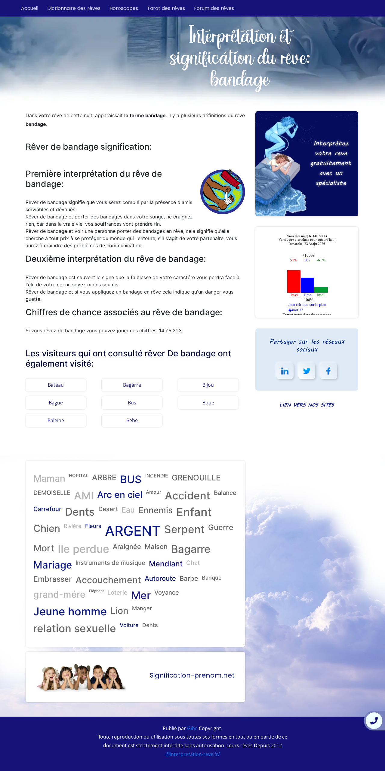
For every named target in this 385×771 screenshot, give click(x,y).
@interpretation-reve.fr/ (192, 754)
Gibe (192, 728)
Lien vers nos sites (306, 404)
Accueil (29, 8)
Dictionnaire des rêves (73, 8)
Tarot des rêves (166, 8)
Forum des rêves (214, 8)
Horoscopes (123, 8)
